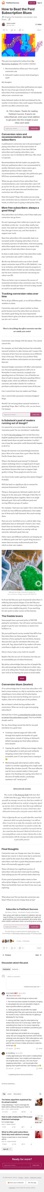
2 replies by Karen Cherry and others (20, 1074)
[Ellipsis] (41, 993)
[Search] (40, 1094)
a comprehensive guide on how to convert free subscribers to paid (21, 716)
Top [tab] (4, 1094)
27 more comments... (9, 1084)
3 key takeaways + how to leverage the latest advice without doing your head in (16, 1106)
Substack (12, 1188)
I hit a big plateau (15, 435)
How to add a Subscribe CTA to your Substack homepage (17, 1118)
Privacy (20, 1177)
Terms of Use (32, 931)
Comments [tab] (6, 969)
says (19, 797)
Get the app (32, 1183)
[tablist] (10, 969)
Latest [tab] (9, 1094)
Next (37, 955)
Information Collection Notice (21, 933)
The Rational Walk (21, 795)
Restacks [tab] (15, 969)
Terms (26, 1177)
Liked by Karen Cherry (14, 995)
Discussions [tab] (17, 1094)
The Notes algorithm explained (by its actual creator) (16, 1101)
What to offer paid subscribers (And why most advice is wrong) (15, 1133)
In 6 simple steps (8, 1122)
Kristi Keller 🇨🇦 (11, 993)
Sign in (39, 3)
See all (5, 1149)
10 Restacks (25, 941)
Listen (39, 24)
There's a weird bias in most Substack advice (15, 1138)
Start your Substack (17, 1183)
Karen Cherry (11, 23)
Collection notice (35, 1177)
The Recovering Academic (18, 62)
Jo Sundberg (10, 1053)
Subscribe (32, 3)
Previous (8, 955)
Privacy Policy (37, 933)
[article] (22, 1105)
